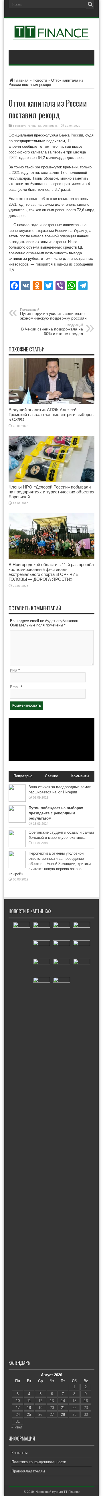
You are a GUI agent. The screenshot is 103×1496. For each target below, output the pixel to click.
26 (40, 1414)
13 (52, 1401)
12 (40, 1401)
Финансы (34, 125)
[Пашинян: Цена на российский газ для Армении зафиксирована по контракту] (61, 930)
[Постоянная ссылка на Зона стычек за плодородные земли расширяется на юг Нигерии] (17, 800)
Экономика (50, 125)
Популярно (22, 776)
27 (52, 1414)
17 (18, 1407)
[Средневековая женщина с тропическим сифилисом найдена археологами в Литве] (61, 948)
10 (18, 1401)
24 (18, 1414)
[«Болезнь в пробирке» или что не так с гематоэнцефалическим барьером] (81, 930)
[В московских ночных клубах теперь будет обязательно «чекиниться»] (61, 967)
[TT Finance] (51, 35)
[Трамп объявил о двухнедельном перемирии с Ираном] (81, 967)
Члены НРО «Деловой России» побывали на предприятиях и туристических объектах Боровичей (51, 491)
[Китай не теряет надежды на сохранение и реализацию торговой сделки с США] (41, 967)
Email (14, 687)
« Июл (16, 1427)
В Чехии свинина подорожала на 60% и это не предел (52, 329)
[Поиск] (90, 4)
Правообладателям (28, 1471)
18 (29, 1407)
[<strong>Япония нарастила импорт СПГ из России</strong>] (61, 985)
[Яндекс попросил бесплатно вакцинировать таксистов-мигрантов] (81, 948)
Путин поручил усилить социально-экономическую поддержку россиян (53, 314)
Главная (21, 80)
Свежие (51, 776)
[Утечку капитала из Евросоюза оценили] (41, 948)
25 (29, 1414)
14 (63, 1401)
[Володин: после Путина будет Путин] (41, 985)
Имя (13, 670)
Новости (40, 80)
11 (29, 1401)
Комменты (80, 776)
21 (63, 1407)
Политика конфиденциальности (38, 1462)
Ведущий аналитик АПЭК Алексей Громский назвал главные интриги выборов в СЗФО (51, 414)
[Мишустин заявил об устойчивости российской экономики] (21, 1137)
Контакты (19, 1453)
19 (40, 1407)
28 (63, 1414)
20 (52, 1407)
